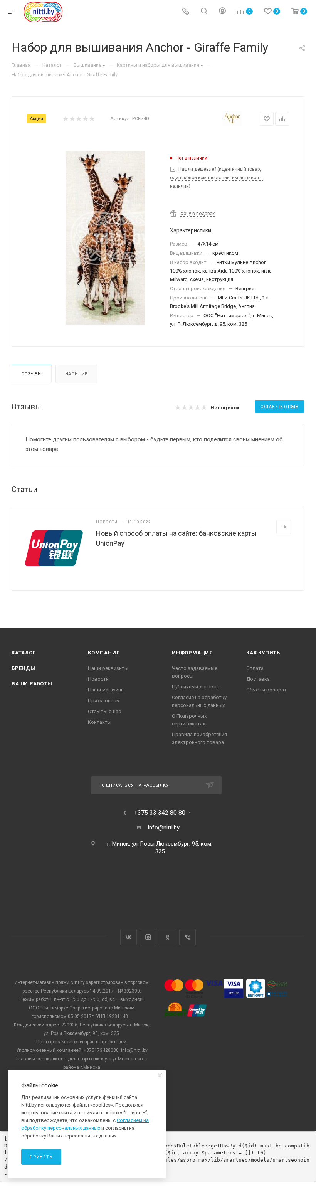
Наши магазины (106, 690)
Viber (187, 937)
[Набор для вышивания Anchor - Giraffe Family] (105, 238)
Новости (98, 679)
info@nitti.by (164, 827)
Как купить (263, 653)
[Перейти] (100, 1128)
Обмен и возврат (266, 690)
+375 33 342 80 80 (159, 813)
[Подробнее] (283, 527)
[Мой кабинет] (222, 11)
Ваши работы (32, 683)
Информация (192, 653)
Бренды (23, 668)
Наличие (76, 374)
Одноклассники (168, 937)
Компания (104, 653)
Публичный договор (196, 687)
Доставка (258, 679)
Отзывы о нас (104, 711)
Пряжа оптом (104, 700)
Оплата (255, 668)
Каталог (24, 653)
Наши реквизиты (108, 668)
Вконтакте (128, 937)
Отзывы (31, 374)
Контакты (99, 722)
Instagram (148, 937)
